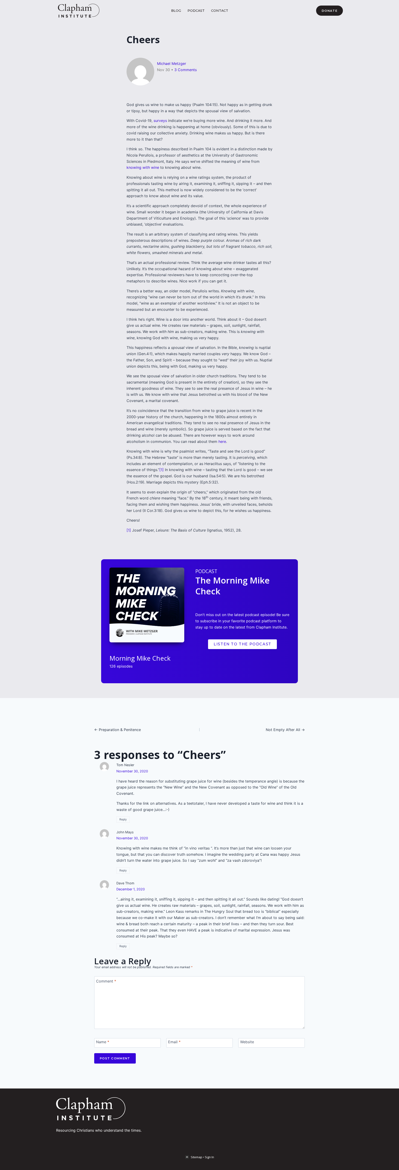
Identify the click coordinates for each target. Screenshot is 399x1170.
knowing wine (143, 167)
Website (247, 1042)
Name (102, 1042)
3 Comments (185, 69)
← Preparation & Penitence (117, 729)
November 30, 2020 (132, 771)
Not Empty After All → (285, 729)
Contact (219, 11)
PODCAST (196, 11)
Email (174, 1042)
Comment (106, 981)
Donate (329, 10)
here (222, 441)
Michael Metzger (171, 63)
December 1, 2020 (130, 889)
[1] (161, 469)
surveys (160, 120)
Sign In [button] (209, 1157)
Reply (123, 819)
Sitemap (196, 1157)
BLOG (176, 11)
